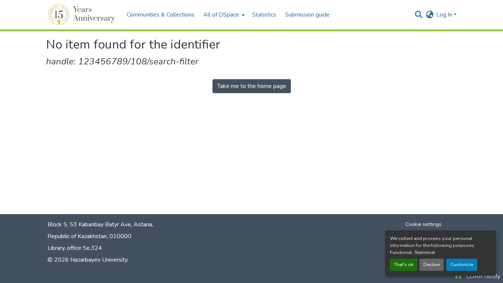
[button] (82, 15)
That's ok (403, 264)
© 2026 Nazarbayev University (88, 260)
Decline (431, 264)
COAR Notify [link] (483, 276)
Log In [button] (445, 15)
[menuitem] (223, 15)
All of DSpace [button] (221, 15)
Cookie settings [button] (423, 224)
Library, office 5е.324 (75, 248)
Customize (461, 264)
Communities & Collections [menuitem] (160, 15)
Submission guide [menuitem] (307, 15)
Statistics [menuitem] (264, 15)
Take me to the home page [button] (251, 86)
